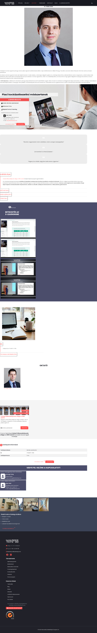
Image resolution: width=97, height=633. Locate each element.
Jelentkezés (21, 124)
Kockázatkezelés (11, 571)
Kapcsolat (50, 3)
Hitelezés (9, 574)
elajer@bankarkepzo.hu (12, 120)
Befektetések (10, 564)
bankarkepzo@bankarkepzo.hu (14, 551)
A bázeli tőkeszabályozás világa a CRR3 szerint (13, 178)
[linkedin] (11, 555)
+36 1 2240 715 (13, 487)
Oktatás (34, 3)
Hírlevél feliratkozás (14, 608)
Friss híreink (10, 599)
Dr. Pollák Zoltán (7, 388)
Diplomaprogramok (11, 561)
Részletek (24, 427)
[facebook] (7, 555)
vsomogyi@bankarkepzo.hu (15, 478)
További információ (8, 528)
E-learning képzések (12, 569)
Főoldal (20, 3)
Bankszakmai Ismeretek (12, 566)
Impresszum (10, 597)
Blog (56, 3)
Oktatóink (9, 591)
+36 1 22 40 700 (15, 548)
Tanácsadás (42, 3)
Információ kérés (9, 124)
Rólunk (27, 3)
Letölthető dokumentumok (13, 594)
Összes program (11, 577)
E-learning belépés (64, 3)
